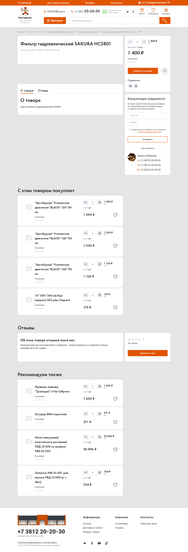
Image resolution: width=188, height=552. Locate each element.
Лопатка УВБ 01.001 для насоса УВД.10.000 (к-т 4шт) (51, 477)
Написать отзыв (147, 353)
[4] (139, 339)
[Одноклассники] (135, 86)
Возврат (90, 2)
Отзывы (43, 90)
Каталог (87, 524)
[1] (129, 339)
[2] (132, 339)
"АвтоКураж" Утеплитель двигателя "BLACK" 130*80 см (53, 207)
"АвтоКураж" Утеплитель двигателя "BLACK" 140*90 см (53, 238)
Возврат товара (91, 532)
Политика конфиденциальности (30, 542)
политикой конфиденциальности (149, 132)
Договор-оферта (50, 542)
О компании (24, 2)
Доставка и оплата (58, 2)
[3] (136, 339)
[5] (142, 339)
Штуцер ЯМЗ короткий (50, 414)
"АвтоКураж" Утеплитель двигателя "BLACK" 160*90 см (53, 269)
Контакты (116, 2)
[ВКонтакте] (130, 86)
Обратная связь (149, 524)
